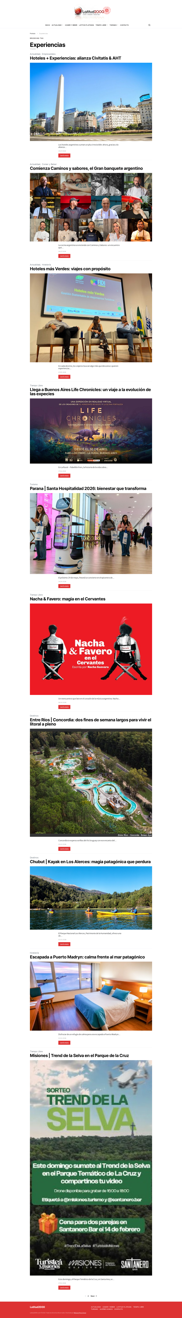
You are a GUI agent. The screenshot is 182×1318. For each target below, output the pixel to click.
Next (92, 1296)
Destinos (34, 715)
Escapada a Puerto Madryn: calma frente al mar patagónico (87, 957)
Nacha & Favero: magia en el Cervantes (67, 598)
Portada (32, 33)
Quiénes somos (106, 1309)
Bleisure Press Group (80, 1313)
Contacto (124, 25)
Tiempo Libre (101, 25)
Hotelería (46, 264)
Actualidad (57, 25)
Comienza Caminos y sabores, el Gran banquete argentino (86, 168)
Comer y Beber (71, 25)
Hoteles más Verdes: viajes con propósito (70, 268)
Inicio (47, 25)
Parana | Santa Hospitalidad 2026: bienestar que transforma (88, 488)
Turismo (113, 25)
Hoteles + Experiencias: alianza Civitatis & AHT (75, 58)
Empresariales (49, 54)
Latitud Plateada (86, 25)
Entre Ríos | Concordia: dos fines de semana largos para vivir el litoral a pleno (90, 722)
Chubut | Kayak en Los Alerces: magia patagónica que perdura (90, 861)
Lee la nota (64, 155)
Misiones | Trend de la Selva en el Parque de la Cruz (79, 1055)
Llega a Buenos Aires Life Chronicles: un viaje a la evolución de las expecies (90, 391)
